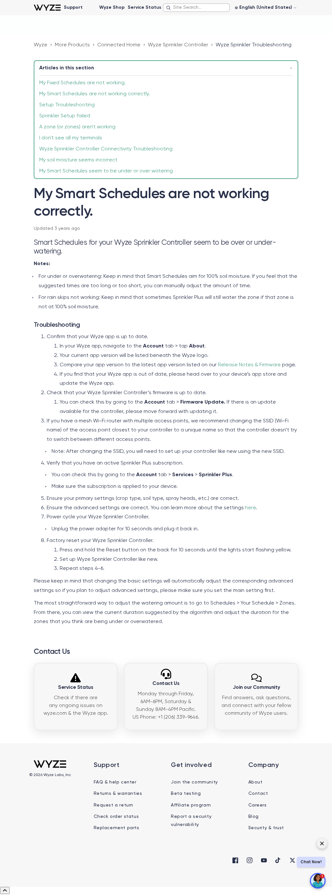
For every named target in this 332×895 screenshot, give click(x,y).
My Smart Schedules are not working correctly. (94, 94)
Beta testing (186, 793)
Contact (258, 793)
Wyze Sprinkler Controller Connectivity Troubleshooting (105, 149)
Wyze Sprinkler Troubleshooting (253, 45)
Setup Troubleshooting (67, 105)
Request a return (114, 805)
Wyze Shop (111, 7)
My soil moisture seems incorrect (78, 160)
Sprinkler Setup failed (64, 116)
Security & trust (266, 828)
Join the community (194, 782)
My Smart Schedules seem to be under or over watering (106, 171)
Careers (257, 805)
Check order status (116, 816)
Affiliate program (191, 805)
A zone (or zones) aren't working (77, 127)
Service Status (144, 7)
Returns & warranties (118, 793)
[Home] (47, 8)
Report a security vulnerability (191, 820)
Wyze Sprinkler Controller (178, 45)
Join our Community (256, 687)
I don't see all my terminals (70, 138)
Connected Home (118, 45)
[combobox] (196, 7)
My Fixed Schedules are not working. (82, 83)
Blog (253, 816)
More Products (72, 45)
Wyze (40, 45)
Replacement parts (116, 828)
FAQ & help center (115, 782)
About (255, 782)
